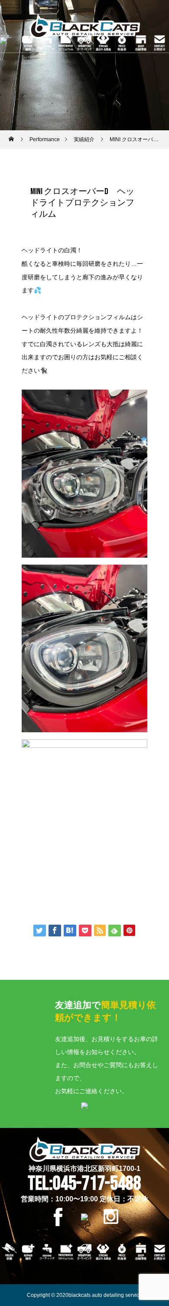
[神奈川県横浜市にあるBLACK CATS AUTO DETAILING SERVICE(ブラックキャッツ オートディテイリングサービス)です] (84, 26)
